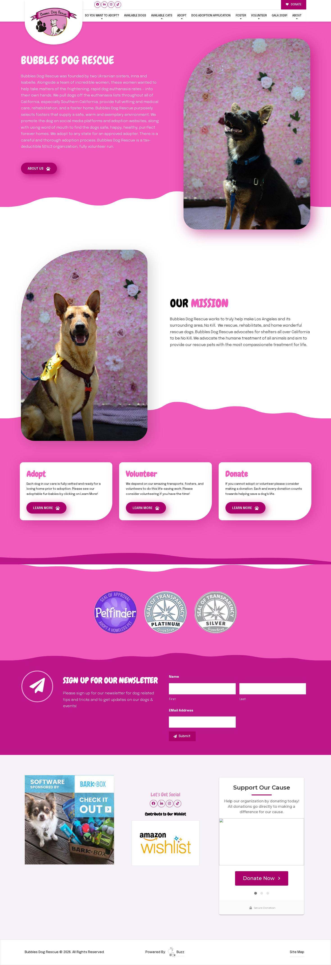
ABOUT (297, 15)
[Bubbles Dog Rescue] (53, 22)
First (172, 699)
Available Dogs (135, 15)
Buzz (180, 952)
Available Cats (161, 15)
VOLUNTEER (259, 15)
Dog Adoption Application (211, 15)
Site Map (297, 952)
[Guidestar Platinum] (165, 612)
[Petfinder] (115, 612)
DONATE (296, 4)
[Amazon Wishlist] (165, 843)
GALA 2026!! (279, 15)
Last (243, 699)
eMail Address (181, 710)
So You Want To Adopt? (102, 15)
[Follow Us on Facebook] (97, 4)
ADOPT (181, 15)
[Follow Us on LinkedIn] (104, 4)
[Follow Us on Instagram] (111, 4)
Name (174, 677)
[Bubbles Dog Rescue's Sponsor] (69, 819)
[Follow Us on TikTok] (118, 4)
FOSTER (241, 15)
